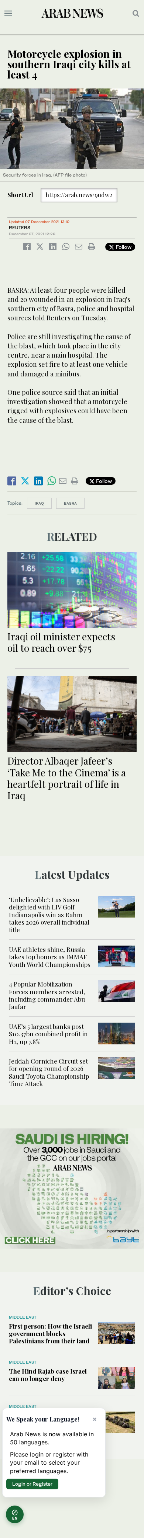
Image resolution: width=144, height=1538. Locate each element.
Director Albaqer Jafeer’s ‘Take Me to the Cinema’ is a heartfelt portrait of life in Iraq (66, 778)
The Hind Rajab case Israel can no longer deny (48, 1374)
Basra (70, 503)
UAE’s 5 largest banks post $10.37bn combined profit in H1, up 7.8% (48, 1033)
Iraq (39, 503)
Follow (122, 247)
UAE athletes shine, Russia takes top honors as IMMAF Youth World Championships (49, 956)
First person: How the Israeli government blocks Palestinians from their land (50, 1333)
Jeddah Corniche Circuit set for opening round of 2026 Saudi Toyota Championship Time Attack (49, 1072)
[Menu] (8, 13)
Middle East (23, 1317)
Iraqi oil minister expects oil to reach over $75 (61, 642)
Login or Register (32, 1484)
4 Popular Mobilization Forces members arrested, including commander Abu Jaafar (47, 995)
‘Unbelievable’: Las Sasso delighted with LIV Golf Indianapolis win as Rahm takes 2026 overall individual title (49, 914)
